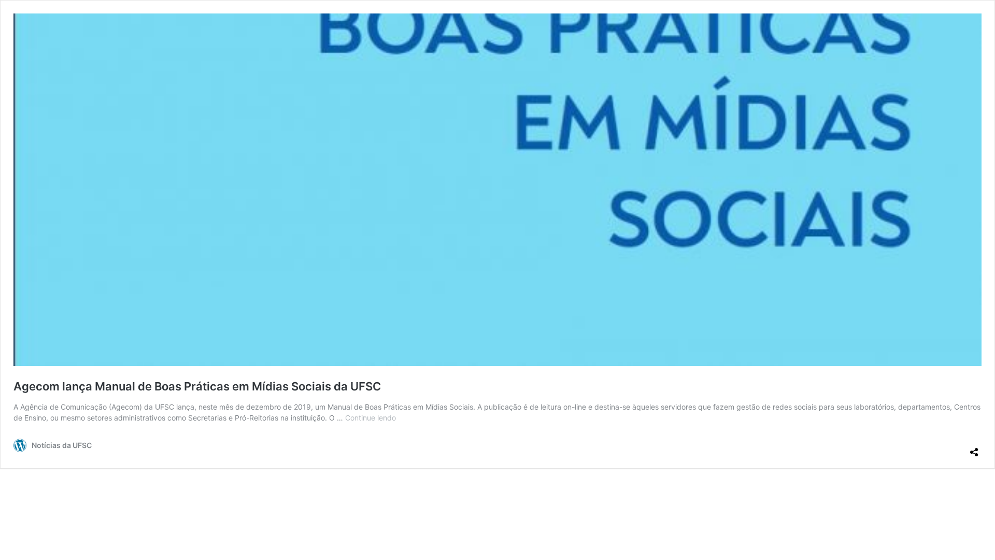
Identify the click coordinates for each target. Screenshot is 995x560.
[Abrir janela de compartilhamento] (974, 448)
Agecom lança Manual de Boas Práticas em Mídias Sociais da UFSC (197, 386)
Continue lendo (370, 417)
